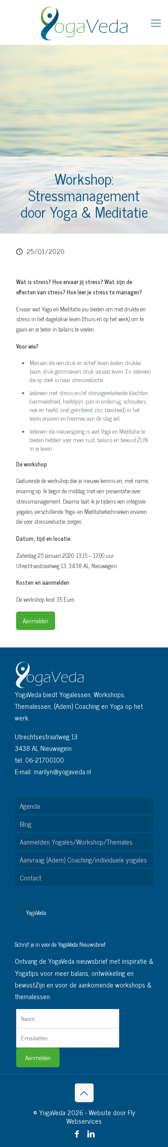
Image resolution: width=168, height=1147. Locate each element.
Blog (25, 823)
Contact (30, 877)
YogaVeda (36, 912)
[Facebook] (76, 1133)
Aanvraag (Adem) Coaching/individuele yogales (83, 859)
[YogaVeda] (84, 22)
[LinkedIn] (91, 1133)
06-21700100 (44, 759)
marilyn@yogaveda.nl (62, 771)
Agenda (30, 805)
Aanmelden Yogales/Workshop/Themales (76, 841)
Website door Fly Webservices (100, 1116)
